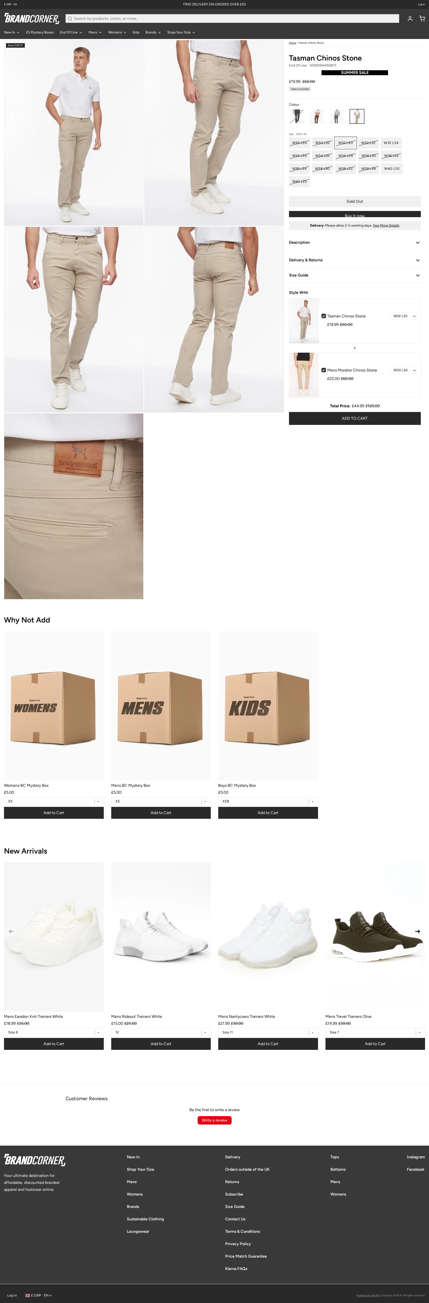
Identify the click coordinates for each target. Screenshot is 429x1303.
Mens (93, 32)
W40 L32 (299, 181)
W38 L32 (345, 169)
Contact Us (235, 1219)
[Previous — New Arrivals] (11, 931)
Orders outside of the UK (247, 1169)
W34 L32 (322, 156)
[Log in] (408, 19)
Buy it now (355, 215)
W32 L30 (345, 143)
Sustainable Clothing (145, 1219)
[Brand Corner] (32, 18)
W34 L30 (299, 156)
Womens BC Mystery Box (26, 785)
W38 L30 (322, 169)
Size (298, 134)
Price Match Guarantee (246, 1256)
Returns (232, 1181)
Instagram (416, 1157)
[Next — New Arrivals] (418, 931)
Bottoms (338, 1169)
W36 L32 (391, 156)
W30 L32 (322, 143)
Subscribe (234, 1194)
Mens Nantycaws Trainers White (246, 1016)
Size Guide (235, 1206)
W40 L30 (391, 169)
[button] (297, 116)
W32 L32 (368, 143)
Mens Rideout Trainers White (136, 1016)
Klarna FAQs (236, 1268)
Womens (115, 32)
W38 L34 (368, 169)
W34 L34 (345, 156)
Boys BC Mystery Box (237, 785)
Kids (136, 32)
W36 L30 (368, 156)
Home (292, 42)
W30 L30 (299, 143)
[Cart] (420, 19)
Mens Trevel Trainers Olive (348, 1016)
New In (9, 32)
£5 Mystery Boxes (40, 32)
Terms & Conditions (242, 1231)
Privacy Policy (238, 1243)
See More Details (386, 225)
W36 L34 (299, 169)
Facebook (415, 1169)
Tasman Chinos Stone (346, 316)
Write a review (214, 1120)
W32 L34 (391, 143)
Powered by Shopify (368, 1295)
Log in (421, 4)
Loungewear (138, 1231)
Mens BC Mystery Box (130, 785)
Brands (150, 32)
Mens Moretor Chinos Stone (352, 370)
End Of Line (69, 32)
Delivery (232, 1157)
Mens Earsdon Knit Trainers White (33, 1016)
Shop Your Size (179, 32)
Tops (334, 1157)
